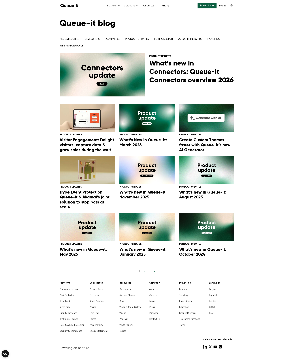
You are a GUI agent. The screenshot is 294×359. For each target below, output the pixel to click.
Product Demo (97, 289)
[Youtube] (215, 346)
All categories (69, 38)
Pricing (166, 5)
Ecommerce (112, 38)
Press (152, 306)
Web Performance (71, 45)
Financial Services (187, 312)
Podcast (123, 318)
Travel (182, 324)
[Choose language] (231, 5)
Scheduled (65, 300)
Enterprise (95, 295)
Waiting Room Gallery (130, 306)
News (152, 300)
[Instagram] (220, 346)
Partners (153, 312)
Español (213, 295)
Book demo (207, 5)
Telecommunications (189, 318)
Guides (122, 330)
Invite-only (65, 306)
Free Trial (94, 312)
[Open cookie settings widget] (5, 353)
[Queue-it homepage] (69, 5)
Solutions (129, 5)
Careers (153, 295)
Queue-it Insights (190, 38)
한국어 (212, 312)
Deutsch (213, 300)
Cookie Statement (98, 330)
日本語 (212, 306)
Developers (92, 38)
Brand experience (68, 312)
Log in (222, 5)
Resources (148, 5)
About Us (153, 289)
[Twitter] (210, 346)
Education (184, 306)
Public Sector (163, 38)
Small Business (97, 300)
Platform (112, 5)
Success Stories (127, 295)
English (212, 289)
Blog (121, 300)
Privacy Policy (96, 324)
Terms (93, 318)
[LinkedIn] (205, 346)
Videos (122, 312)
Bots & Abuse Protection (72, 324)
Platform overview (69, 289)
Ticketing (213, 38)
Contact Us (154, 318)
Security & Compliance (71, 330)
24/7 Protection (67, 295)
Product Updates (137, 38)
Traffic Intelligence (69, 318)
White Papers (126, 324)
